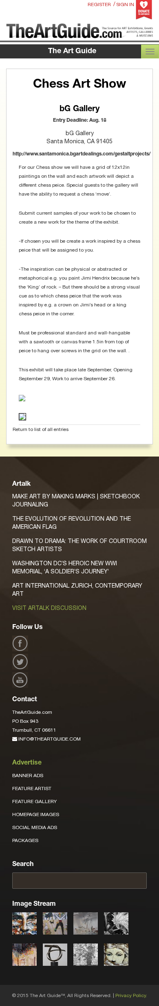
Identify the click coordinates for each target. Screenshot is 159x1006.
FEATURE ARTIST (31, 788)
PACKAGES (25, 840)
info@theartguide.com (49, 739)
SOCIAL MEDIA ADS (34, 827)
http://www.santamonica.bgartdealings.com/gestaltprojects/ (81, 154)
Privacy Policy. (131, 995)
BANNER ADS (27, 775)
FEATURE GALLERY (34, 801)
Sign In (125, 4)
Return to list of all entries (40, 429)
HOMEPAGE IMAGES (35, 814)
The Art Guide (72, 51)
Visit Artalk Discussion (49, 608)
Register (99, 4)
